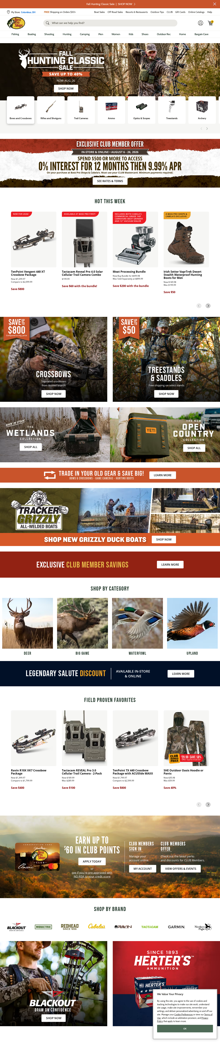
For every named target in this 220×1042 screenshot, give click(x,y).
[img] (210, 23)
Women (116, 34)
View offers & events (180, 869)
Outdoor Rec (164, 34)
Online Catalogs (196, 12)
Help (209, 12)
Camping (85, 34)
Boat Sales (99, 12)
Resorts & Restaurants (137, 12)
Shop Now (66, 88)
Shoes (145, 34)
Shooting (49, 34)
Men (100, 34)
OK (185, 1028)
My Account (143, 869)
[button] (215, 4)
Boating (32, 34)
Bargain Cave (201, 34)
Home (182, 34)
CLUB (170, 12)
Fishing (15, 34)
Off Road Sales (115, 12)
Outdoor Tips (157, 12)
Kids (131, 34)
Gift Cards (180, 12)
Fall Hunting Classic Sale (109, 4)
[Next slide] (207, 129)
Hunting (67, 34)
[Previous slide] (201, 129)
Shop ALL (30, 447)
